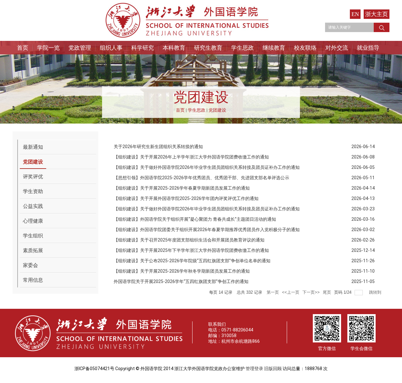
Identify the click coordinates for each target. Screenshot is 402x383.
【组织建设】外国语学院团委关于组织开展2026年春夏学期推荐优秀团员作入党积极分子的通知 (207, 229)
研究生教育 (208, 47)
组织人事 (111, 47)
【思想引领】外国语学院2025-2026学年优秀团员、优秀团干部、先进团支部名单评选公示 (201, 177)
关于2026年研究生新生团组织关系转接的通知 (158, 146)
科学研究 (142, 47)
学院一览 (48, 47)
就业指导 (368, 47)
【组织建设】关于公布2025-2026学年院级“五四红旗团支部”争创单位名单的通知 (192, 260)
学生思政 (242, 47)
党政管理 (79, 47)
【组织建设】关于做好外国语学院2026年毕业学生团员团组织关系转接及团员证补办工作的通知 (207, 167)
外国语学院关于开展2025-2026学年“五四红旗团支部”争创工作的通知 (181, 281)
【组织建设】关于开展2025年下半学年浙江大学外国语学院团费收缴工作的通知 (191, 250)
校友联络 (305, 47)
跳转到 (376, 292)
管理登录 (254, 368)
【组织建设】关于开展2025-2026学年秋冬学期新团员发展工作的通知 (182, 271)
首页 (22, 47)
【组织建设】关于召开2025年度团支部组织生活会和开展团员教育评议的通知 (189, 239)
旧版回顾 (273, 368)
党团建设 (217, 110)
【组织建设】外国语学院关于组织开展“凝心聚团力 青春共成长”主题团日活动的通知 (195, 219)
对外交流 (336, 47)
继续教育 (274, 47)
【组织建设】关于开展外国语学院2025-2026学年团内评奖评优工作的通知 (186, 198)
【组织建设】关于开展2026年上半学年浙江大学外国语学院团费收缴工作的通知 (191, 156)
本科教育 (174, 47)
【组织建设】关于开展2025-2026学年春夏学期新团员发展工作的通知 (182, 188)
